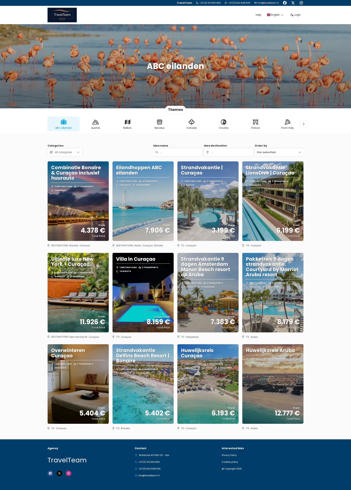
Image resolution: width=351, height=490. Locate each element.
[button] (303, 124)
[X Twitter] (293, 2)
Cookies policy (230, 462)
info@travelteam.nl (268, 2)
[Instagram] (301, 2)
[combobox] (228, 152)
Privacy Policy (229, 455)
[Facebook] (284, 2)
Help (258, 15)
